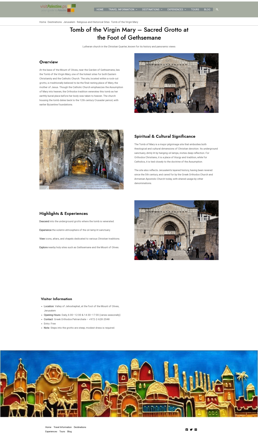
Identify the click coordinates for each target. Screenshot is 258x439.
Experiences (175, 9)
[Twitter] (191, 429)
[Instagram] (195, 429)
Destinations (150, 9)
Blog (207, 9)
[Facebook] (186, 429)
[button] (135, 9)
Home (100, 9)
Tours (195, 9)
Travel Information (121, 9)
